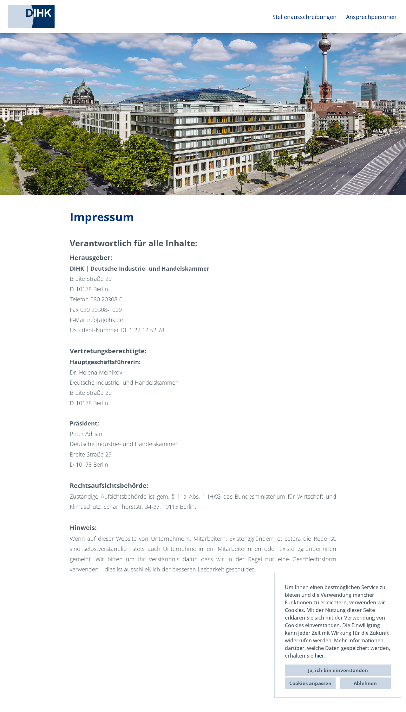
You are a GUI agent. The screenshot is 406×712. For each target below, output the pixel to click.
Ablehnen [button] (365, 683)
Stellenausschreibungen (304, 17)
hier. (320, 655)
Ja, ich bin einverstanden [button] (338, 670)
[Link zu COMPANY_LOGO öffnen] (31, 16)
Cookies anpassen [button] (310, 683)
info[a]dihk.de (105, 320)
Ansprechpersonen (371, 17)
